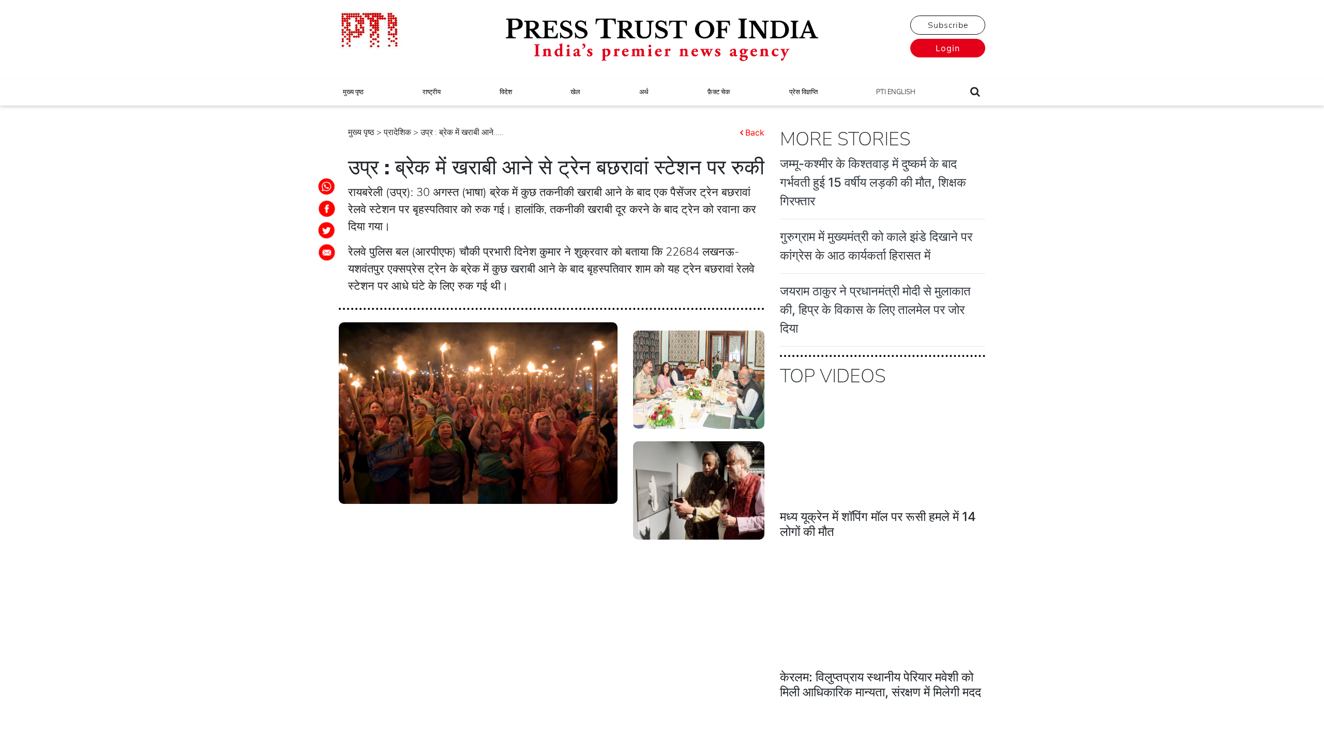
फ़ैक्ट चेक (719, 92)
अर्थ (644, 92)
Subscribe (948, 25)
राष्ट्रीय (432, 92)
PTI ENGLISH (895, 92)
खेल (575, 92)
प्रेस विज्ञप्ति (803, 92)
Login (948, 48)
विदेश (506, 92)
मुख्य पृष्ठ (353, 92)
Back (754, 132)
